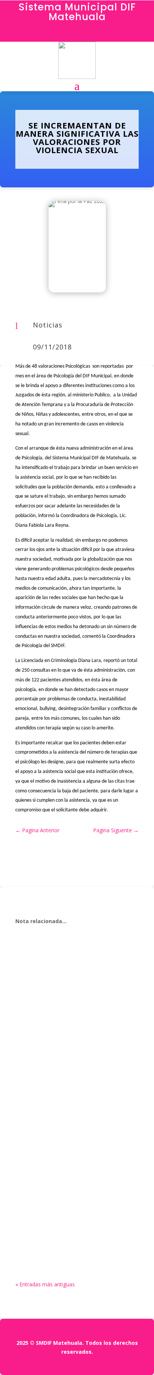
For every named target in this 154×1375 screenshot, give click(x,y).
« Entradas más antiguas (45, 1284)
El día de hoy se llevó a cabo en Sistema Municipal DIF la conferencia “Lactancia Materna (73, 974)
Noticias (47, 324)
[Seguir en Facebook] (77, 34)
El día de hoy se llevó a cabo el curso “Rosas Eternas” (70, 1088)
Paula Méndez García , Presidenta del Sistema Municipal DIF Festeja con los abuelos (75, 1201)
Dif (36, 987)
